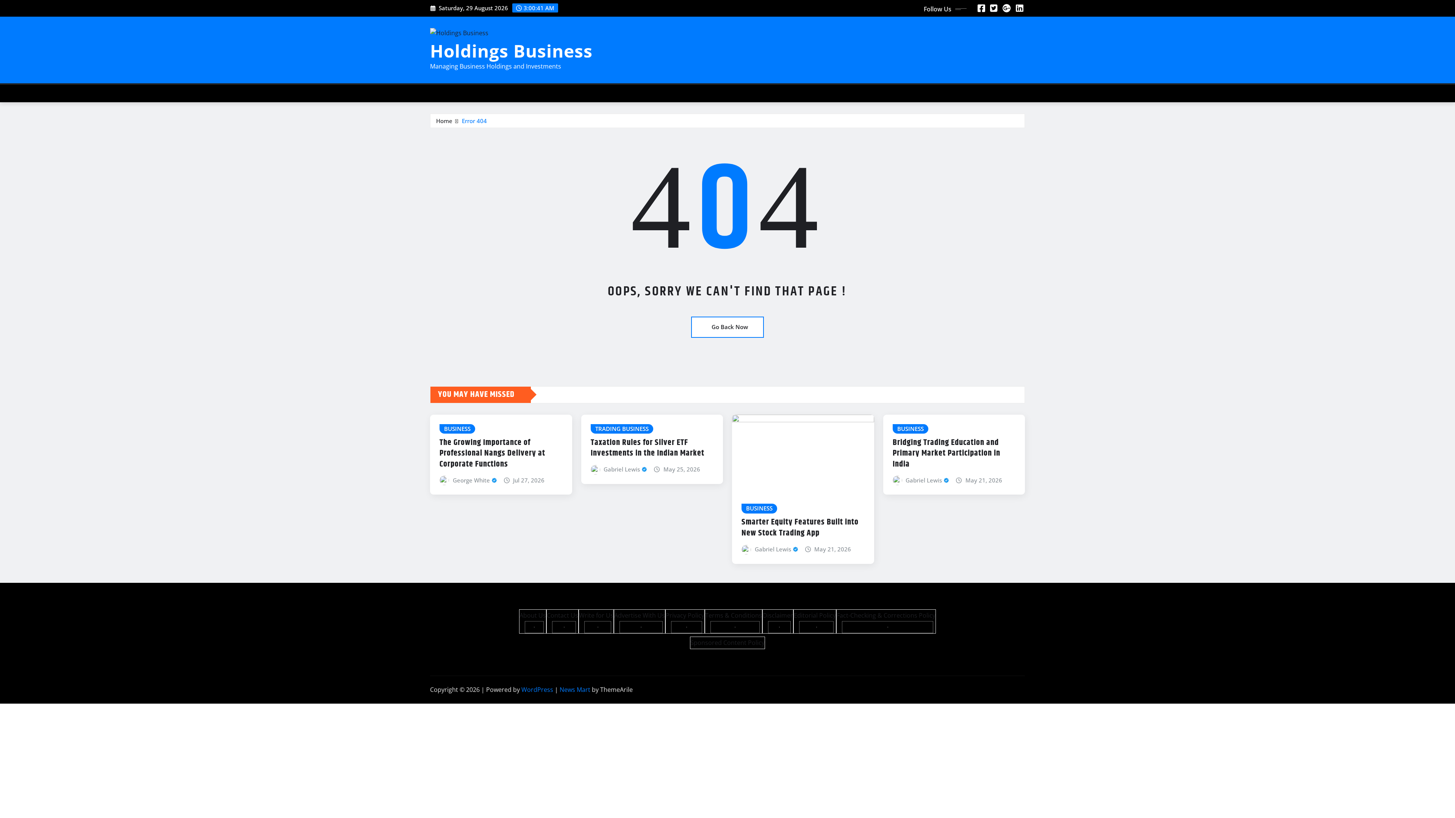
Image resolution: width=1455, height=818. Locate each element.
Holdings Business (511, 50)
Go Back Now (730, 327)
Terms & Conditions (733, 615)
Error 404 (474, 121)
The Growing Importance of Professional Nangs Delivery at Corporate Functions (492, 453)
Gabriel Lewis (622, 469)
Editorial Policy (815, 615)
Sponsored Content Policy (727, 642)
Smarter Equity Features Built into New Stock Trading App (800, 528)
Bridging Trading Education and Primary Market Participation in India (946, 453)
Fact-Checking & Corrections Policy (886, 615)
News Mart (575, 689)
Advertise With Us (639, 615)
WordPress (537, 689)
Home (444, 121)
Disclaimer (778, 615)
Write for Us (596, 615)
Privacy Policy (685, 615)
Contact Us (562, 615)
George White (471, 480)
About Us (532, 615)
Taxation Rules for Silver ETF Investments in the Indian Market (647, 448)
